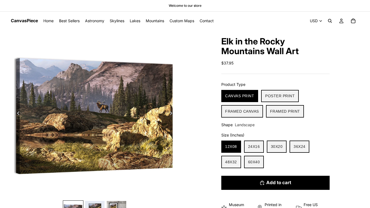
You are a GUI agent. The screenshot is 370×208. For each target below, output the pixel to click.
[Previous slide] (17, 114)
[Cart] (353, 21)
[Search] (330, 21)
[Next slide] (172, 114)
